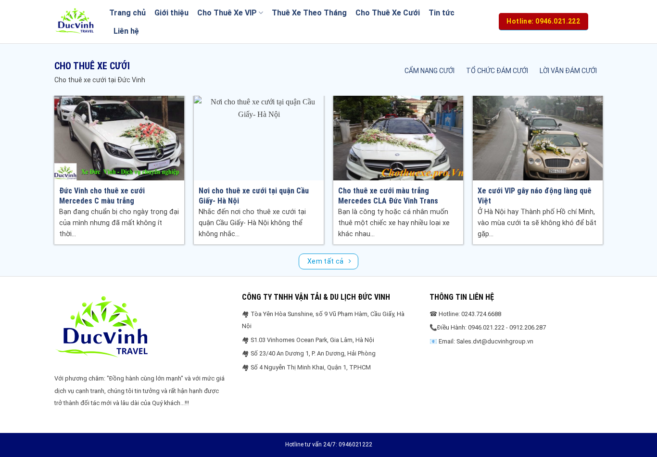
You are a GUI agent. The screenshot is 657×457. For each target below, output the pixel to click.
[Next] (584, 147)
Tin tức (442, 12)
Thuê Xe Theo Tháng (309, 12)
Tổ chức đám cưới (497, 71)
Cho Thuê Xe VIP (227, 12)
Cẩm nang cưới (429, 71)
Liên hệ (126, 31)
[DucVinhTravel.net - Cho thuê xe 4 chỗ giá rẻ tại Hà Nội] (74, 21)
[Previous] (72, 147)
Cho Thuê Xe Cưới (387, 12)
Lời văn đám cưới (568, 71)
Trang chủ (127, 12)
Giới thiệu (171, 12)
